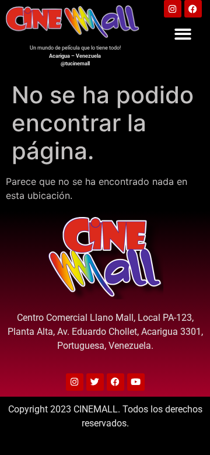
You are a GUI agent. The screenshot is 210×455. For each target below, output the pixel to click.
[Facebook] (193, 9)
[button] (183, 34)
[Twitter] (95, 382)
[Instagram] (172, 9)
